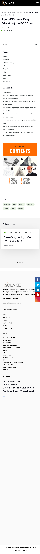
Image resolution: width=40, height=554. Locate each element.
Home (5, 56)
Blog (4, 78)
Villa (4, 72)
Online (13, 208)
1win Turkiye (8, 30)
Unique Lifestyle (9, 63)
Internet (21, 204)
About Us (6, 60)
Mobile (6, 208)
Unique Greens (9, 66)
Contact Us (6, 81)
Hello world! (7, 92)
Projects (6, 69)
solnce (23, 28)
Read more (8, 245)
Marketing (30, 204)
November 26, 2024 (13, 232)
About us (6, 315)
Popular (20, 208)
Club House (7, 75)
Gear (14, 204)
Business (7, 204)
